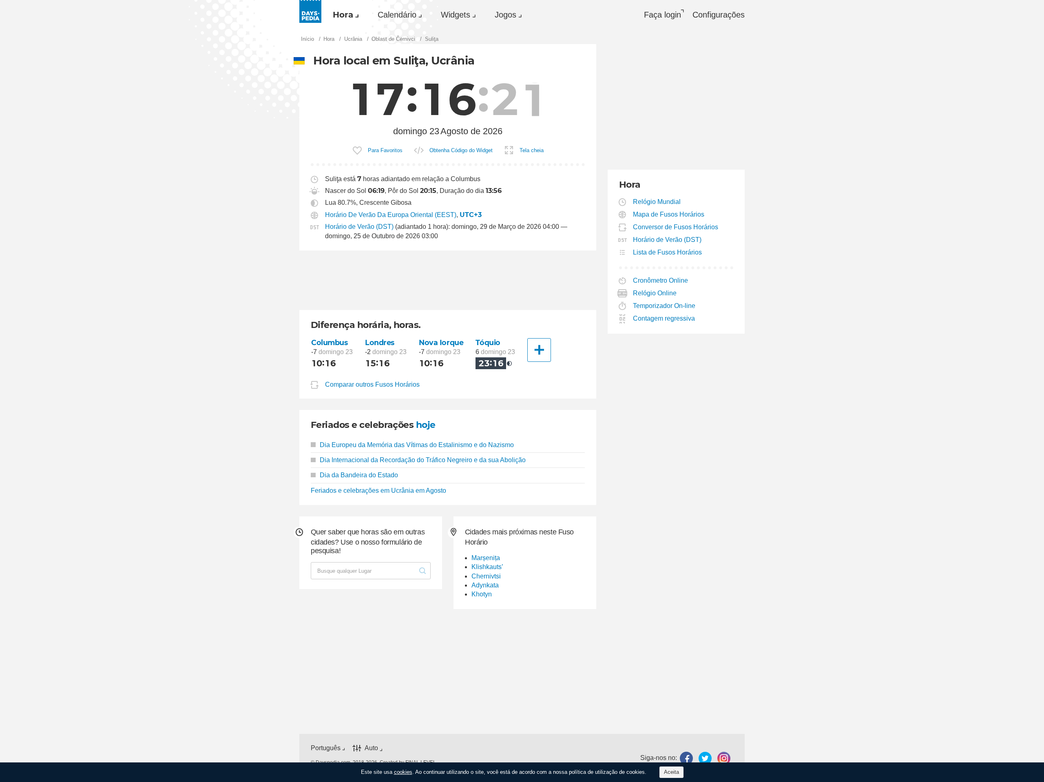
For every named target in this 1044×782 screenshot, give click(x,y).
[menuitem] (343, 15)
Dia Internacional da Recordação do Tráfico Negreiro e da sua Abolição (423, 459)
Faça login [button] (662, 14)
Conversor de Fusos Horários (675, 227)
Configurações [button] (718, 14)
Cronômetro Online (660, 280)
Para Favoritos (385, 150)
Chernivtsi (486, 576)
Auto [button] (371, 747)
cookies (403, 772)
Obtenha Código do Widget (461, 150)
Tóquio (488, 342)
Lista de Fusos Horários (667, 252)
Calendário (397, 14)
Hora (343, 15)
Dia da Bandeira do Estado (359, 475)
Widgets (455, 14)
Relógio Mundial (657, 201)
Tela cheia (532, 150)
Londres (379, 342)
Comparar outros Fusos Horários (372, 384)
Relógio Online (655, 293)
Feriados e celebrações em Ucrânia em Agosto (378, 490)
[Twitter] (705, 758)
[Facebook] (686, 758)
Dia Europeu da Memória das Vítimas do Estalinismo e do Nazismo (417, 444)
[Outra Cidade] (539, 350)
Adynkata (485, 585)
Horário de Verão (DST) (359, 226)
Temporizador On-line (664, 305)
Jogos (505, 14)
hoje (426, 424)
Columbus (329, 342)
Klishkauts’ (487, 566)
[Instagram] (723, 758)
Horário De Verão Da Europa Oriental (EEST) (390, 214)
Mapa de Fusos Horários (668, 214)
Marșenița (485, 557)
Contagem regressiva (664, 318)
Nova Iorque (441, 342)
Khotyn (481, 594)
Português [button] (326, 747)
